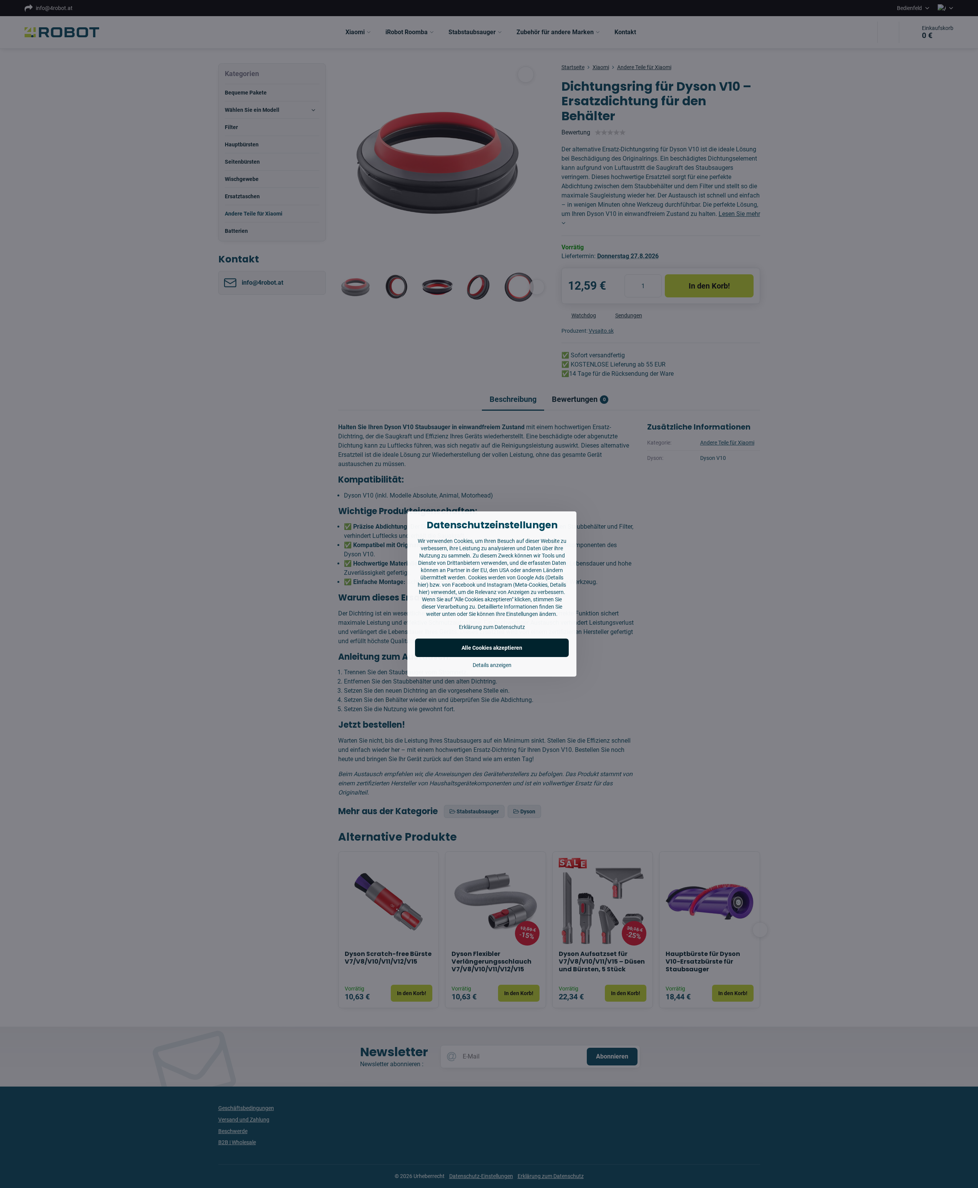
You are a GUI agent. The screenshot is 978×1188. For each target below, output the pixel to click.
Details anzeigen (492, 665)
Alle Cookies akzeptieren (492, 648)
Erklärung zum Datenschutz (492, 627)
